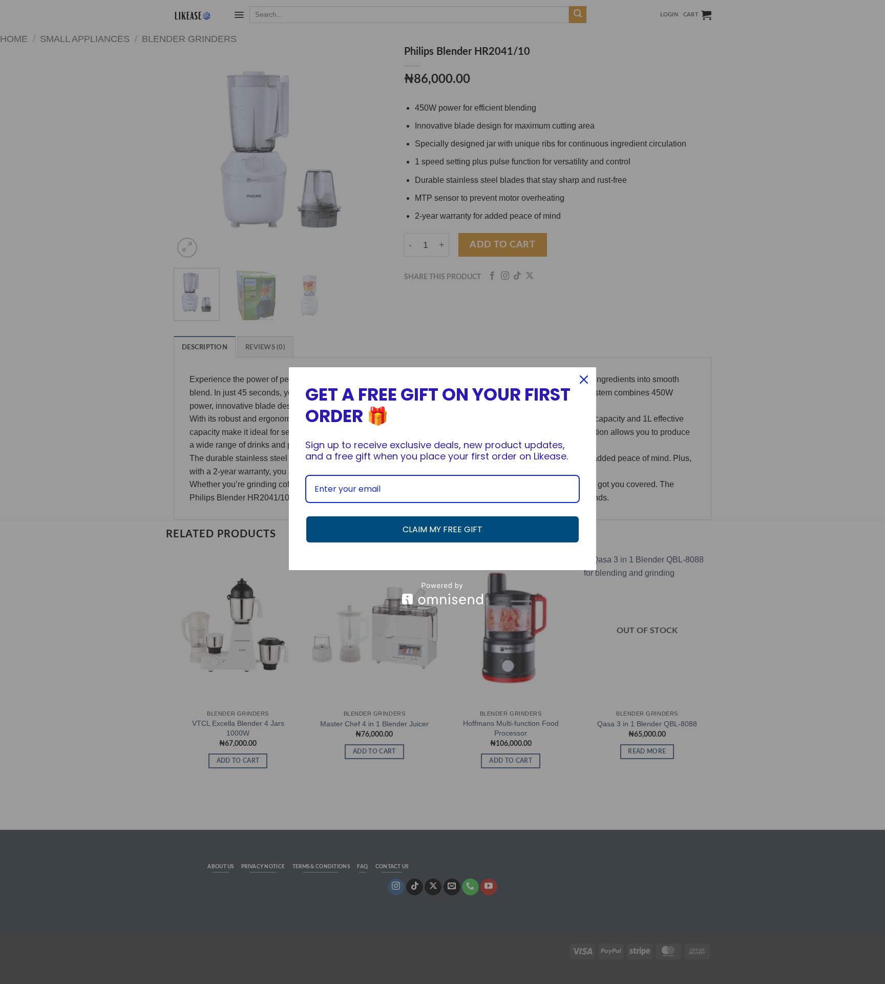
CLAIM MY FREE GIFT (442, 529)
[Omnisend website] (442, 593)
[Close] (584, 379)
